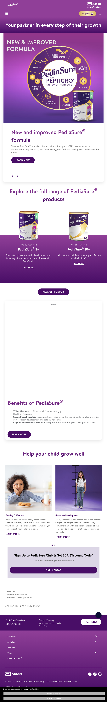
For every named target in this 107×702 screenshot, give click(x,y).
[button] (100, 14)
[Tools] (96, 653)
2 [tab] (54, 545)
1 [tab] (52, 545)
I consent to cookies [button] (54, 698)
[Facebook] (90, 674)
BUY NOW (29, 267)
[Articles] (96, 642)
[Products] (96, 636)
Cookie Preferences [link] (71, 681)
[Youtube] (100, 674)
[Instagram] (95, 674)
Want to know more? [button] (54, 694)
